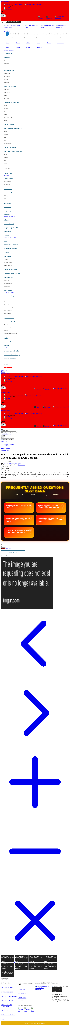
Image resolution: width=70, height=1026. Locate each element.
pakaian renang (9, 124)
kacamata (6, 63)
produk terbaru (9, 53)
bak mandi (7, 342)
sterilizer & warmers (11, 245)
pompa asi (6, 280)
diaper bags (8, 211)
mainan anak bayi (10, 359)
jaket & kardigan (8, 117)
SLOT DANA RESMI (7, 1000)
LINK (2, 1019)
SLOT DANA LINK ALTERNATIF (6, 1005)
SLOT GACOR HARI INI (8, 1015)
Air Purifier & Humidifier (10, 333)
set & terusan (7, 76)
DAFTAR (49, 18)
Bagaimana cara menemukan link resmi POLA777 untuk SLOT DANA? (18, 520)
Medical (6, 330)
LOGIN (40, 18)
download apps (18, 4)
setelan (5, 114)
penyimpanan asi (8, 283)
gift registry (39, 4)
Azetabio (39, 47)
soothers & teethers (10, 248)
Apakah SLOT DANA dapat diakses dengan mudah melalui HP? (18, 531)
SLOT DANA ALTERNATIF (9, 996)
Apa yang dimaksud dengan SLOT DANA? (18, 506)
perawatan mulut (8, 310)
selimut (6, 220)
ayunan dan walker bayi (12, 351)
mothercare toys (8, 361)
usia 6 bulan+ (7, 184)
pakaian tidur (7, 73)
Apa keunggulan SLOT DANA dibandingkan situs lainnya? (48, 506)
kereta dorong (8, 178)
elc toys (6, 364)
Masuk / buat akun (9, 444)
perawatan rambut (8, 307)
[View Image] (8, 962)
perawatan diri (7, 313)
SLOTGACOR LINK (7, 992)
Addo (7, 43)
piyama (6, 79)
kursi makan (8, 290)
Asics (7, 47)
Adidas (18, 43)
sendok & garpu (8, 265)
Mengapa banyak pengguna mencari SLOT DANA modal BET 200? (50, 520)
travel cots (7, 207)
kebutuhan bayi (9, 70)
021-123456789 (22, 998)
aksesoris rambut (8, 66)
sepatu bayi (6, 89)
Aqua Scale (60, 43)
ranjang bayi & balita (11, 228)
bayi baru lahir (7, 181)
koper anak (8, 189)
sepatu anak (7, 92)
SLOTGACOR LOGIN (7, 987)
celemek (6, 252)
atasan (5, 105)
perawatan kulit (8, 299)
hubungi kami (21, 989)
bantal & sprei (9, 224)
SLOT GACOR (5, 1010)
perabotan (7, 231)
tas (4, 60)
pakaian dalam (7, 143)
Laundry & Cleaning (9, 327)
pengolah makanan (10, 269)
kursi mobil (8, 193)
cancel (3, 435)
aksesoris (6, 120)
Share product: (5, 556)
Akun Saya (4, 370)
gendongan (7, 203)
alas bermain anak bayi (12, 355)
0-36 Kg (6, 198)
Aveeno (18, 47)
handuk (6, 345)
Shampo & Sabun (8, 305)
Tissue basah (7, 325)
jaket (5, 140)
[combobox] (8, 432)
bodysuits (6, 82)
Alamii (38, 43)
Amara (49, 43)
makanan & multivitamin (12, 273)
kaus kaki (6, 98)
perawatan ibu (9, 318)
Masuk (3, 372)
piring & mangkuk (8, 262)
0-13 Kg (6, 195)
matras (6, 235)
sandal (5, 95)
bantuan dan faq (22, 993)
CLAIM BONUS (14, 552)
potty (6, 338)
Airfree (28, 43)
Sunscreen (6, 302)
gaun (5, 111)
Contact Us (58, 18)
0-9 (61, 37)
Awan (28, 47)
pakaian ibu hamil (10, 147)
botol (5, 241)
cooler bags (7, 286)
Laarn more (21, 465)
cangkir (6, 259)
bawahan (6, 108)
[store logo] (14, 22)
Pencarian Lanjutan (6, 434)
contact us (59, 27)
